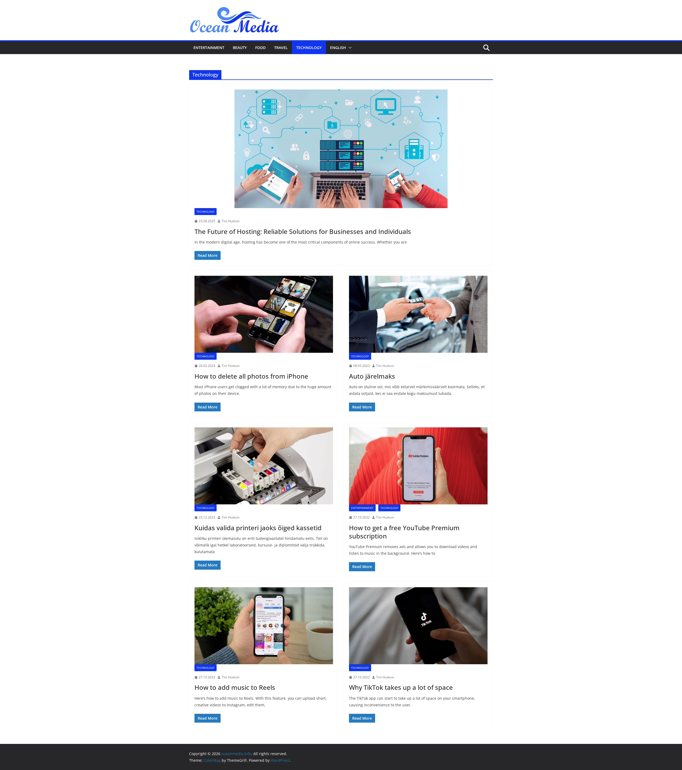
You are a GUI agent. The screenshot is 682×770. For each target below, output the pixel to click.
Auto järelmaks (372, 376)
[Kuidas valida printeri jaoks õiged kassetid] (263, 465)
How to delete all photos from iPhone (251, 376)
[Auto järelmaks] (418, 314)
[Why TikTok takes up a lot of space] (418, 625)
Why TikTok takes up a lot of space (401, 687)
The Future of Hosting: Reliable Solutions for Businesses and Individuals (302, 231)
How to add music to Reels (234, 687)
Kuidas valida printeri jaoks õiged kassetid (258, 527)
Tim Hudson (230, 221)
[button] (349, 47)
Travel (281, 47)
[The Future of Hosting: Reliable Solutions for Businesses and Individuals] (341, 149)
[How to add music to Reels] (263, 625)
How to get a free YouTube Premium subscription (404, 531)
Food (260, 47)
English (338, 47)
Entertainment (208, 47)
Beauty (240, 47)
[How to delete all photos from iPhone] (263, 314)
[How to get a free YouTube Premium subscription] (418, 465)
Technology (309, 47)
